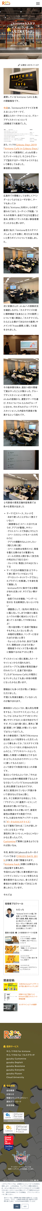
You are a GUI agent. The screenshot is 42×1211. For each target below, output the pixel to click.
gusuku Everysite (15, 1070)
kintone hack (12, 864)
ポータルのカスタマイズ (18, 821)
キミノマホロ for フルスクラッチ (20, 1055)
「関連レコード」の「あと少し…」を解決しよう (28, 949)
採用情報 (10, 1105)
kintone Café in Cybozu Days (21, 148)
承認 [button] (17, 1206)
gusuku (16, 953)
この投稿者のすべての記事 (27, 933)
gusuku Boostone (15, 1066)
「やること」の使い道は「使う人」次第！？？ (28, 959)
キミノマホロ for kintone (18, 1051)
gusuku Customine (16, 1058)
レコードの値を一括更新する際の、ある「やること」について (28, 941)
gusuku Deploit (14, 1062)
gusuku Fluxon (14, 1073)
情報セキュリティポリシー (17, 1098)
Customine (10, 841)
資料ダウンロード (13, 1101)
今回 (6, 107)
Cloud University (15, 1077)
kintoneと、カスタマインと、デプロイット (28, 968)
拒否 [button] (25, 1206)
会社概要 (10, 1090)
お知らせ (10, 1094)
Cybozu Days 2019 (26, 144)
